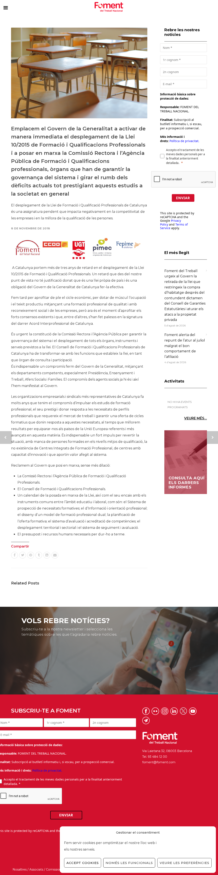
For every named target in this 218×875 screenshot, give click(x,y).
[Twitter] (22, 555)
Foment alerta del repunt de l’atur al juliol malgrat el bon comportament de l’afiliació (184, 345)
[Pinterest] (30, 555)
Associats (36, 869)
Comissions (54, 869)
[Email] (55, 555)
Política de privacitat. (184, 141)
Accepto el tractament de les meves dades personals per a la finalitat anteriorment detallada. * (63, 781)
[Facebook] (14, 555)
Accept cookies (82, 863)
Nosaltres (20, 869)
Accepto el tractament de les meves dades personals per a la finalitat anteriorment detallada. (185, 156)
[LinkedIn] (46, 555)
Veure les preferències (184, 863)
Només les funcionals (129, 863)
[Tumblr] (38, 555)
